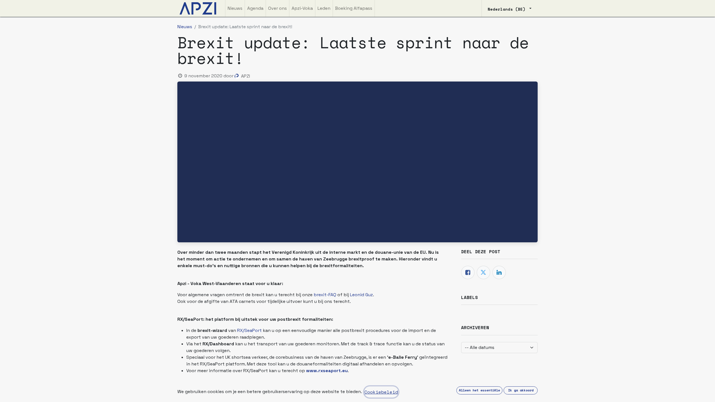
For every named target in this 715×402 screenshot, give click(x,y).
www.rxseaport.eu (327, 371)
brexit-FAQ (325, 295)
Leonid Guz (361, 295)
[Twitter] (483, 272)
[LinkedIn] (499, 272)
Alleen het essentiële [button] (479, 390)
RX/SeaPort (250, 330)
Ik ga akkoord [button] (520, 390)
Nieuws (184, 27)
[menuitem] (235, 8)
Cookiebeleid (381, 392)
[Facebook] (468, 272)
